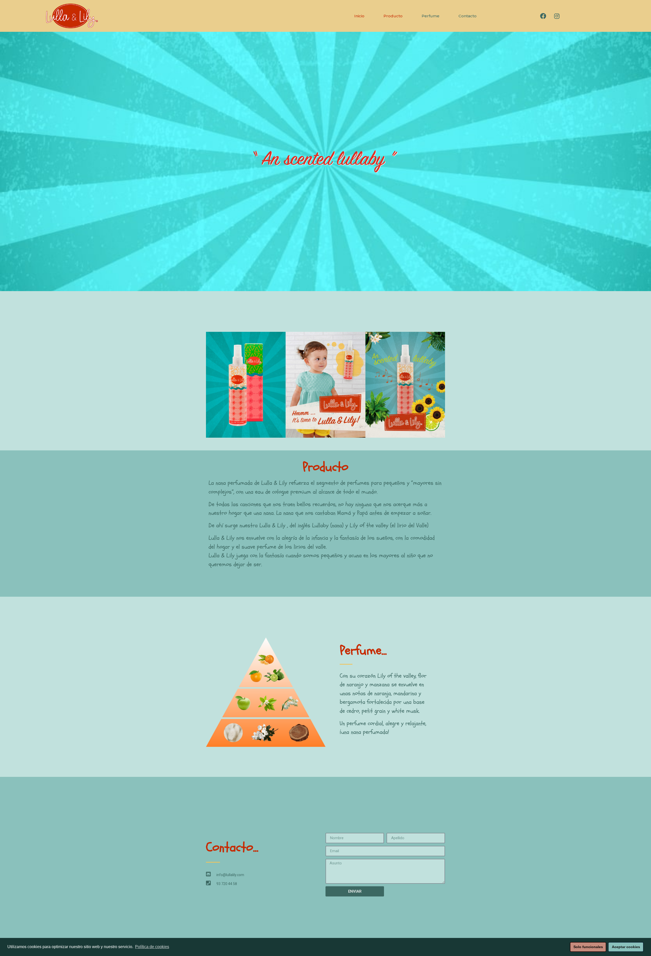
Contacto (467, 15)
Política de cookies (152, 947)
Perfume (430, 15)
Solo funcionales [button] (588, 947)
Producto (393, 15)
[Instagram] (557, 16)
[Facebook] (543, 16)
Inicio (359, 15)
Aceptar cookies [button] (626, 947)
